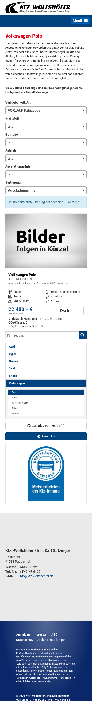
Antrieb (10, 150)
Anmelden (23, 634)
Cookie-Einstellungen (51, 640)
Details (64, 310)
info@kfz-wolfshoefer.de (36, 576)
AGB (54, 634)
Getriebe (11, 134)
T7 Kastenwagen (20, 403)
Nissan (13, 361)
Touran (15, 413)
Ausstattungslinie (18, 166)
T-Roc (14, 397)
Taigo (14, 408)
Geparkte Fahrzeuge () (48, 425)
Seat (12, 368)
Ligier (12, 354)
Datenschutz (25, 640)
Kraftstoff (12, 118)
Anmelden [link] (48, 436)
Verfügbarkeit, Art (18, 102)
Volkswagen (17, 383)
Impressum (40, 634)
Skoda (13, 375)
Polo (14, 392)
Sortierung (13, 182)
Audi (12, 346)
